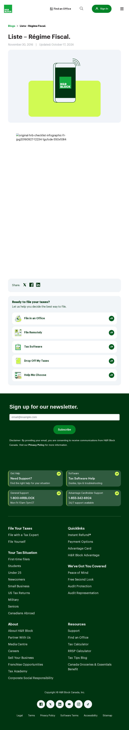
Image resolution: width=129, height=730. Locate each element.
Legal (20, 715)
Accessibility (90, 715)
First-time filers (19, 559)
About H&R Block (20, 630)
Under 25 (14, 572)
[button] (102, 9)
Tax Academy (17, 671)
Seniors (13, 606)
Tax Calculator (78, 644)
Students (14, 566)
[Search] (81, 8)
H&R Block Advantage (83, 555)
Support (74, 630)
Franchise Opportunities (25, 664)
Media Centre (17, 644)
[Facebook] (41, 704)
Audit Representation (83, 593)
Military (13, 599)
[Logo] (8, 9)
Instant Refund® (79, 534)
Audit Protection (79, 586)
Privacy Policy (47, 715)
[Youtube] (69, 704)
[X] (50, 704)
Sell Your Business (21, 657)
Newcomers (16, 579)
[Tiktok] (88, 704)
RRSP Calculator (79, 651)
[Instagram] (79, 704)
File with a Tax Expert (23, 534)
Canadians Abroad (21, 613)
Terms (31, 715)
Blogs (11, 26)
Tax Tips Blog (77, 657)
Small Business (18, 586)
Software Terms (69, 715)
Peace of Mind (78, 572)
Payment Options (80, 541)
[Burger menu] (122, 8)
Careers (13, 651)
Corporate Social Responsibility (30, 678)
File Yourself (17, 541)
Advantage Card (79, 548)
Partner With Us (19, 637)
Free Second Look (80, 579)
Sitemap (107, 715)
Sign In (104, 9)
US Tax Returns (19, 593)
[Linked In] (60, 704)
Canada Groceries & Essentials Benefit (90, 667)
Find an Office (78, 637)
